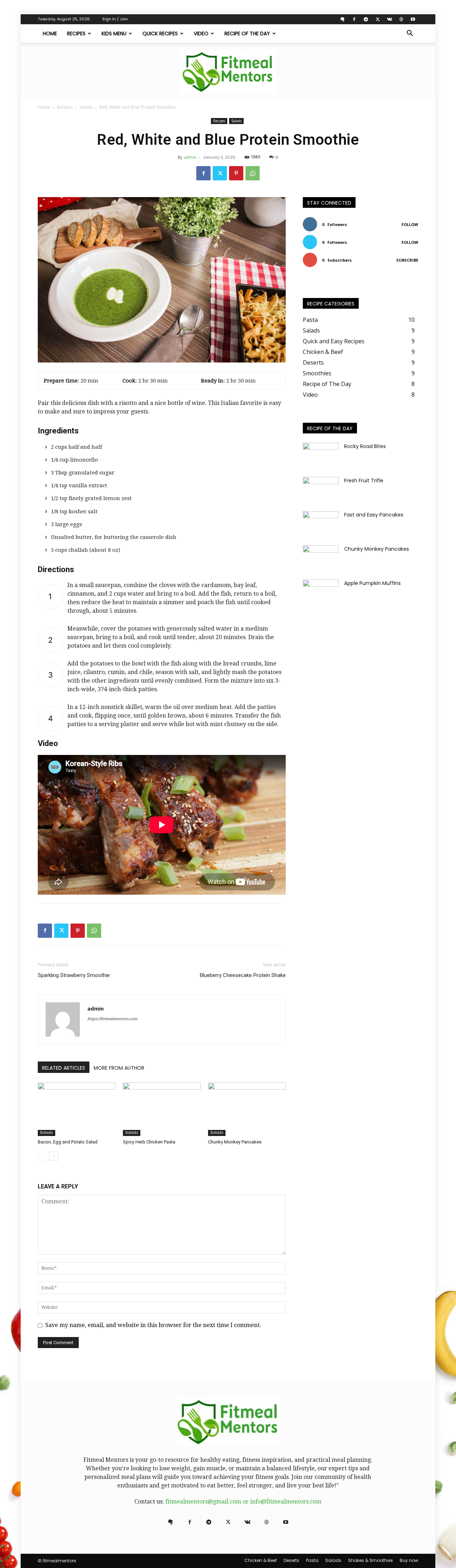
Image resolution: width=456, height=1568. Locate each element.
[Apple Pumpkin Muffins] (320, 592)
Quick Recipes (160, 33)
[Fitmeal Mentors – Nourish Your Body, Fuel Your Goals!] (228, 72)
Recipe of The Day (247, 33)
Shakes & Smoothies (370, 1560)
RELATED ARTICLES (63, 1067)
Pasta (312, 1560)
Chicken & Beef (260, 1560)
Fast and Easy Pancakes (373, 514)
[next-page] (53, 1156)
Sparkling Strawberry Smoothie (74, 975)
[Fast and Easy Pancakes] (320, 523)
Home (50, 33)
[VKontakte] (389, 19)
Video (201, 33)
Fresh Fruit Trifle (363, 480)
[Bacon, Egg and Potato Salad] (76, 1109)
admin (190, 157)
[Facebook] (354, 19)
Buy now (409, 1560)
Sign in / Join (115, 19)
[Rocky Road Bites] (320, 455)
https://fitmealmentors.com (112, 1019)
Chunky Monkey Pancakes (234, 1142)
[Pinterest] (236, 173)
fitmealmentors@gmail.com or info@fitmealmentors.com (243, 1501)
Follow (409, 224)
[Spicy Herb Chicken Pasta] (162, 1109)
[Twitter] (377, 19)
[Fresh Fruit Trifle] (320, 489)
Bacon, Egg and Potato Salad (68, 1142)
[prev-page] (42, 1156)
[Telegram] (366, 19)
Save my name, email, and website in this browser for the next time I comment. (153, 1325)
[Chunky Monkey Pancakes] (247, 1109)
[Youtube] (413, 19)
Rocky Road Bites (365, 446)
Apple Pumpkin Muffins (372, 583)
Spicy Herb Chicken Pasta (149, 1142)
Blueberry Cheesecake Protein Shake (243, 975)
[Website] (401, 19)
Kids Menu (114, 33)
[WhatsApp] (252, 173)
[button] (409, 34)
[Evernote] (342, 19)
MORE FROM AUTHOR (119, 1067)
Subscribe (407, 260)
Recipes (76, 33)
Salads (86, 107)
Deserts (291, 1560)
